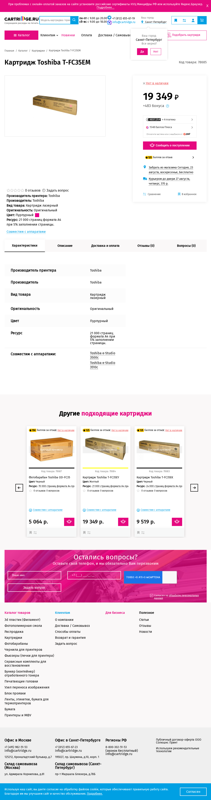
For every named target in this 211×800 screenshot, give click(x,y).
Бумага (10, 709)
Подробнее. (95, 793)
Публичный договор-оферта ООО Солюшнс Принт (178, 741)
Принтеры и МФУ (18, 715)
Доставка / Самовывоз (72, 626)
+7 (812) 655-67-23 (66, 747)
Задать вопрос (66, 644)
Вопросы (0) (186, 246)
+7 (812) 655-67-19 (123, 18)
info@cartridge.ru (123, 22)
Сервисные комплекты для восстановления (25, 663)
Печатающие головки (21, 681)
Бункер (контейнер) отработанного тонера (22, 673)
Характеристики (24, 245)
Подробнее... (105, 7)
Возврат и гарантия (70, 638)
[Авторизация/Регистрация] (193, 20)
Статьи (144, 620)
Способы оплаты (68, 632)
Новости (145, 632)
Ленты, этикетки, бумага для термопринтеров (27, 701)
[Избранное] (31, 532)
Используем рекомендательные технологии (177, 750)
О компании (64, 620)
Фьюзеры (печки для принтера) (29, 656)
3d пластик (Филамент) (22, 620)
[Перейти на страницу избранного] (176, 20)
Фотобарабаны (16, 644)
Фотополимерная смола (23, 626)
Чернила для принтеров (23, 650)
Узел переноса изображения (27, 687)
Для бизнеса (115, 613)
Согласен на (176, 597)
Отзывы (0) (145, 246)
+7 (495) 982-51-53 (16, 747)
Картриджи (13, 638)
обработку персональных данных (176, 597)
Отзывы (145, 626)
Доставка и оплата (105, 246)
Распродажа (14, 632)
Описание (65, 246)
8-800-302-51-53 (116, 747)
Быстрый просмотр (51, 449)
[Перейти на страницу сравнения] (184, 20)
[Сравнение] (36, 532)
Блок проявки (15, 693)
